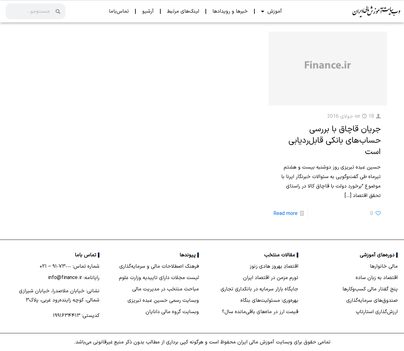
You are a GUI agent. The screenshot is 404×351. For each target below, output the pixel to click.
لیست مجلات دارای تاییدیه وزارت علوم (159, 278)
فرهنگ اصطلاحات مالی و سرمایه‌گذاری (159, 266)
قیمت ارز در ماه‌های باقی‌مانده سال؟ (260, 312)
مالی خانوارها (384, 266)
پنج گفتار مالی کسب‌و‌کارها (370, 289)
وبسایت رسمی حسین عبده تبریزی (163, 300)
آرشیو (148, 11)
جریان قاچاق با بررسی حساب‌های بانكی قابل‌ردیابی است (334, 140)
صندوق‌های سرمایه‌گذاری (372, 300)
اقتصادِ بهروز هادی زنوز (274, 266)
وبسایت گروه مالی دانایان (172, 312)
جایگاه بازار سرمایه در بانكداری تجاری (259, 289)
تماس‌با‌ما (119, 11)
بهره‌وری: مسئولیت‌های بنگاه (269, 300)
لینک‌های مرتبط (183, 11)
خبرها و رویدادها (230, 11)
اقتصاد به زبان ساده (377, 278)
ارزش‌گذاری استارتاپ (377, 312)
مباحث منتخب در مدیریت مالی (165, 289)
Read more (285, 213)
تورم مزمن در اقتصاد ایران (270, 278)
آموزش (274, 11)
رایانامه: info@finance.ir (73, 278)
